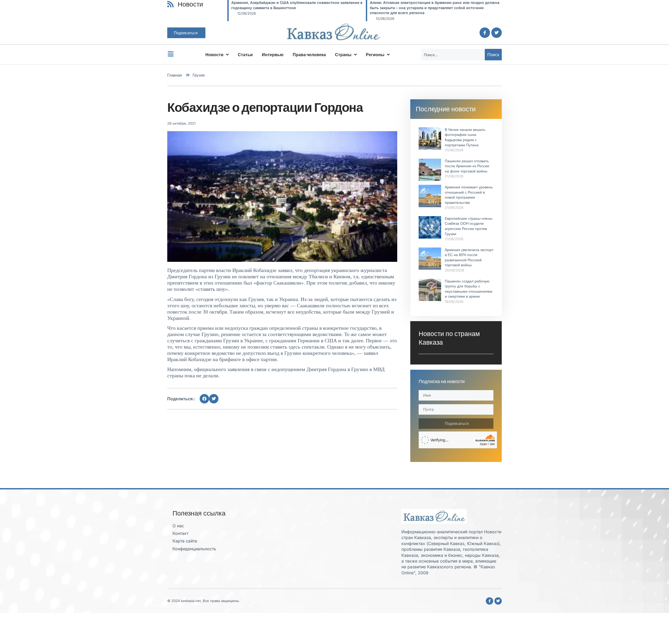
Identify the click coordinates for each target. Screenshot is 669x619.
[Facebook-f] (485, 32)
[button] (204, 398)
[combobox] (453, 54)
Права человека (309, 54)
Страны (343, 54)
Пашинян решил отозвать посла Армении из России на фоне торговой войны (467, 166)
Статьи (245, 54)
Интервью (273, 54)
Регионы (375, 54)
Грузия (199, 75)
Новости (214, 54)
